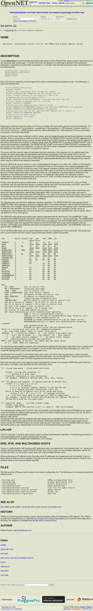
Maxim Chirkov (86, 607)
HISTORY (5, 571)
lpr (32, 507)
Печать (33, 21)
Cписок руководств (21, 21)
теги (72, 3)
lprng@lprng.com (18, 519)
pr (58, 507)
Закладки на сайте (8, 607)
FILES (3, 562)
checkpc (24, 507)
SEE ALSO (5, 567)
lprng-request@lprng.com (60, 519)
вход (71, 0)
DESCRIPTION (7, 549)
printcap (51, 507)
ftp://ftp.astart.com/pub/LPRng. (45, 521)
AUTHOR (4, 575)
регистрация (77, 0)
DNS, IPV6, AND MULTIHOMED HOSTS (17, 558)
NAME (3, 545)
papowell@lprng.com (22, 530)
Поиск (68, 3)
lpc (11, 507)
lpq (37, 507)
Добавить (67, 609)
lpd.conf (4, 507)
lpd (16, 507)
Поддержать (77, 609)
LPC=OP (4, 554)
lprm (43, 507)
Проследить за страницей (11, 609)
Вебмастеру (87, 609)
